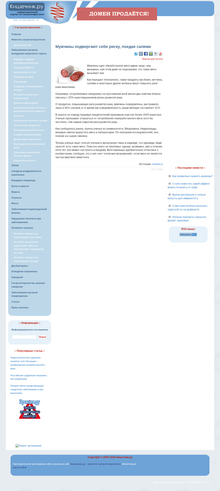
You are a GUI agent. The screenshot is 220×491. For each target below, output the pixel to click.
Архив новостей (22, 45)
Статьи (15, 301)
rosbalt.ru (157, 164)
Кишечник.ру (124, 457)
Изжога (15, 192)
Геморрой (17, 277)
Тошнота (16, 197)
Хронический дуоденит (26, 103)
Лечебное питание (22, 227)
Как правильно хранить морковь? (192, 176)
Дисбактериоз (19, 266)
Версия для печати (152, 59)
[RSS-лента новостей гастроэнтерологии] (188, 236)
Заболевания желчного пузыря (30, 120)
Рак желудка (20, 81)
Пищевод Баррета (23, 67)
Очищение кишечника (24, 271)
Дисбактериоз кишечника (27, 139)
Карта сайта (19, 467)
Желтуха (18, 116)
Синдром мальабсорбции (27, 134)
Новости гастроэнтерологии (28, 39)
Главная (16, 34)
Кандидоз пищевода (23, 180)
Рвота (14, 203)
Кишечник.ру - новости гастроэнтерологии (95, 464)
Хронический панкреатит (27, 125)
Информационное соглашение (29, 329)
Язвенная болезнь (24, 77)
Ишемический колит (25, 160)
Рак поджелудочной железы (29, 130)
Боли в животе (20, 186)
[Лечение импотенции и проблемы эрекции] (29, 419)
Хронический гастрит (25, 72)
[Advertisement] (109, 31)
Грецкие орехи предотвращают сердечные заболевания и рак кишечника (27, 389)
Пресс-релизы (19, 307)
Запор (15, 165)
